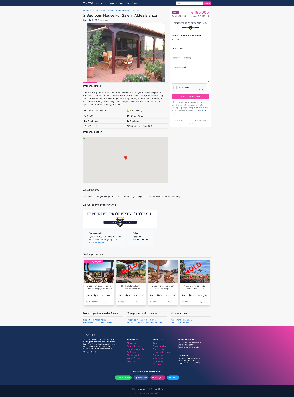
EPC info (157, 364)
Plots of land (133, 355)
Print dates (158, 361)
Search (207, 3)
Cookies (132, 389)
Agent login (158, 358)
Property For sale (99, 10)
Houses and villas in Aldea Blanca (97, 322)
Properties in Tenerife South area (141, 320)
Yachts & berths (134, 358)
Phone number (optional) (181, 58)
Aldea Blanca (135, 10)
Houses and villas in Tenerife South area (144, 322)
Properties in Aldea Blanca (94, 320)
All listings (131, 343)
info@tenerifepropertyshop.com (103, 239)
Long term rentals (135, 349)
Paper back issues (161, 352)
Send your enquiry (190, 96)
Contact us (158, 355)
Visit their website (96, 242)
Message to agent (179, 67)
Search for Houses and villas (183, 320)
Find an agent (111, 3)
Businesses (132, 352)
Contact (135, 3)
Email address (177, 49)
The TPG (88, 3)
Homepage (87, 10)
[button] (89, 52)
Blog (128, 3)
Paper (121, 3)
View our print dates (90, 352)
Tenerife (110, 10)
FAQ (150, 389)
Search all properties (180, 322)
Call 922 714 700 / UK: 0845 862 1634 (191, 121)
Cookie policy (159, 349)
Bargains (131, 361)
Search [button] (99, 3)
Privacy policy (159, 346)
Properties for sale (136, 346)
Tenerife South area (122, 10)
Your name (176, 39)
